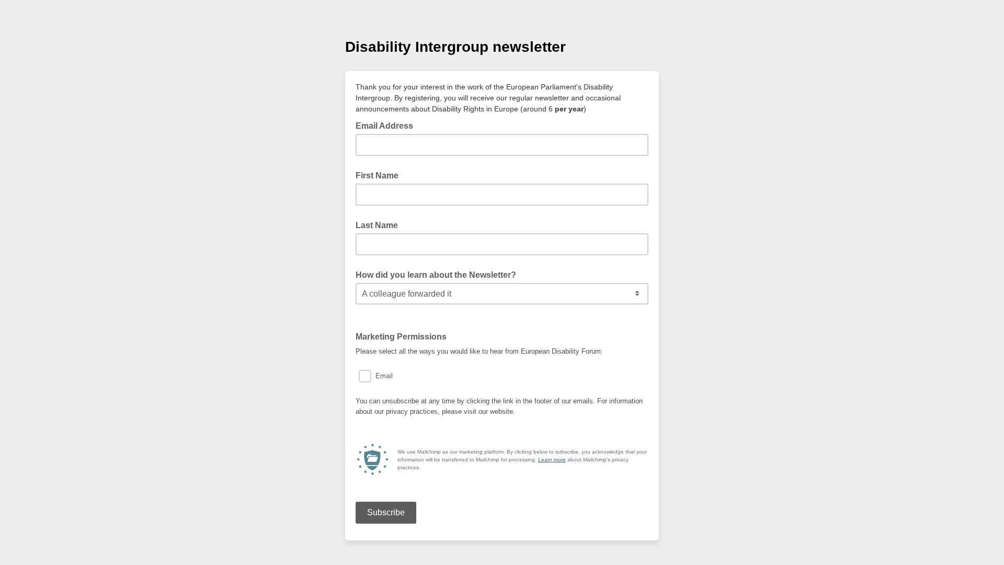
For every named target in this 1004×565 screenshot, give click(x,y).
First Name (377, 175)
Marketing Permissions (404, 336)
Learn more (552, 459)
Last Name (377, 225)
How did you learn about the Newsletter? (436, 274)
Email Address (387, 125)
